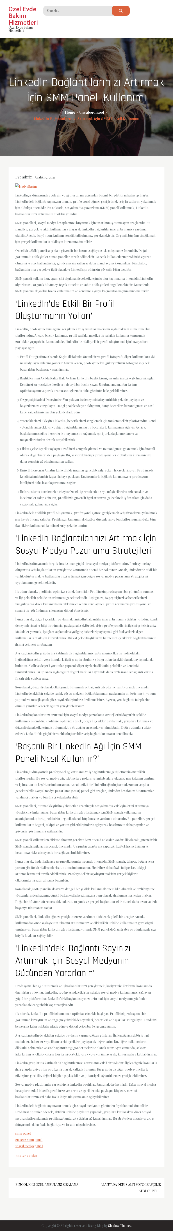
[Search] (121, 11)
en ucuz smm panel (28, 1140)
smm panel (23, 1133)
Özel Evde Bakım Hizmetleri (23, 15)
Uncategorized (27, 1156)
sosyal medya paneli (29, 1146)
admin (27, 177)
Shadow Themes (119, 1226)
